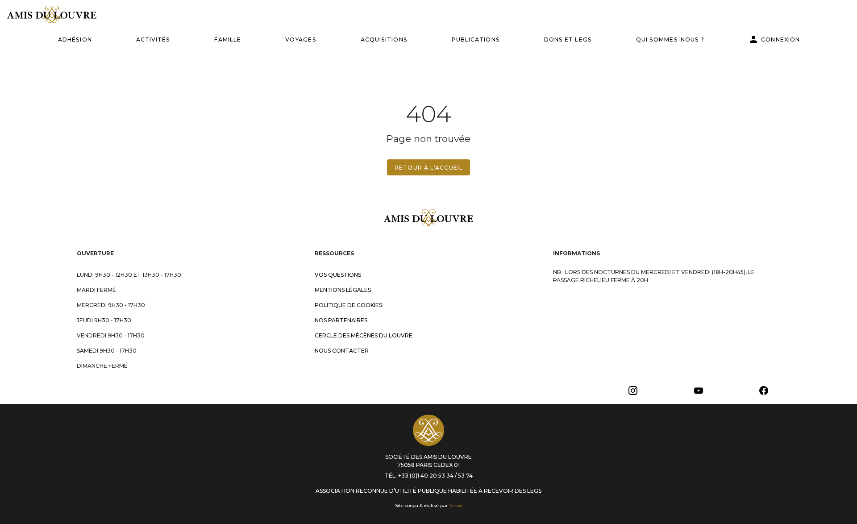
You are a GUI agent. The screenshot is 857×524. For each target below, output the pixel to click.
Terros (455, 505)
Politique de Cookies (348, 305)
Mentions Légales (343, 290)
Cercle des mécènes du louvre (363, 335)
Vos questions (338, 274)
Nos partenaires (341, 320)
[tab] (75, 39)
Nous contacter (342, 350)
